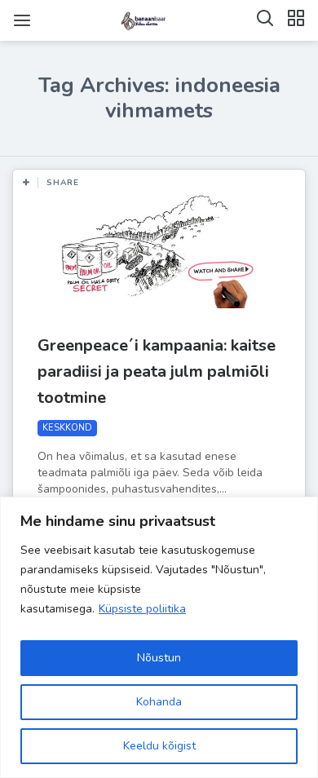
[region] (159, 637)
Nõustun (159, 657)
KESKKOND (67, 428)
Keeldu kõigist (159, 746)
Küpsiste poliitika (142, 609)
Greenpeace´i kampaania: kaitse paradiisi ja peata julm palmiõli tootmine (157, 371)
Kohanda (159, 701)
